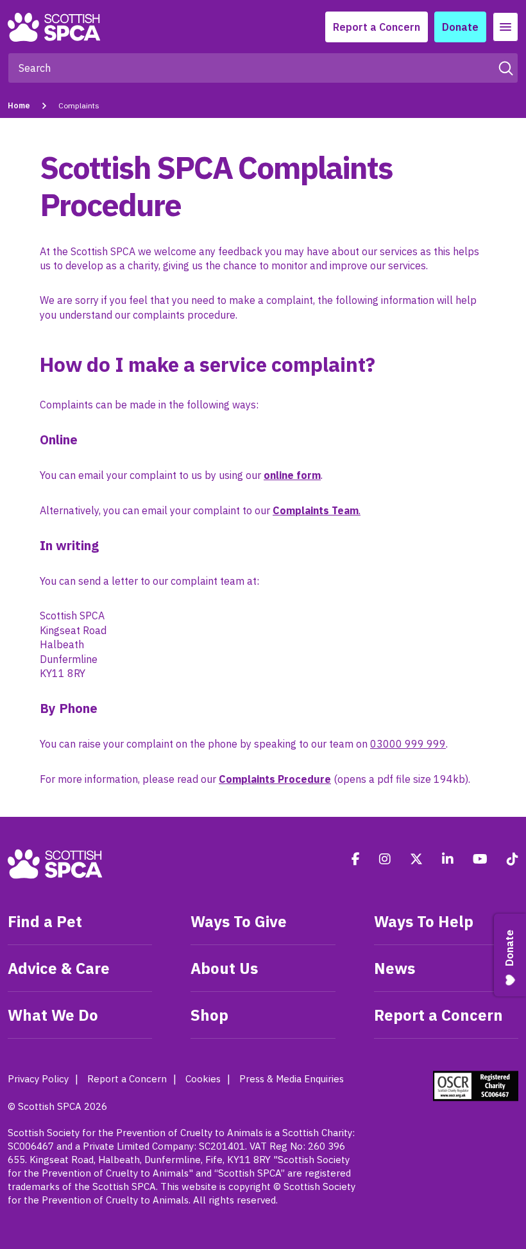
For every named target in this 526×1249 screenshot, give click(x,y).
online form (292, 475)
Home (19, 105)
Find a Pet (45, 921)
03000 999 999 (408, 743)
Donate (460, 27)
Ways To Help (423, 921)
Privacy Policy (38, 1079)
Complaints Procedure (275, 779)
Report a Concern (376, 27)
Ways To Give (239, 921)
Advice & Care (59, 968)
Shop (209, 1015)
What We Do (53, 1015)
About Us (224, 968)
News (394, 968)
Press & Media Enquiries (291, 1079)
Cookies (203, 1079)
